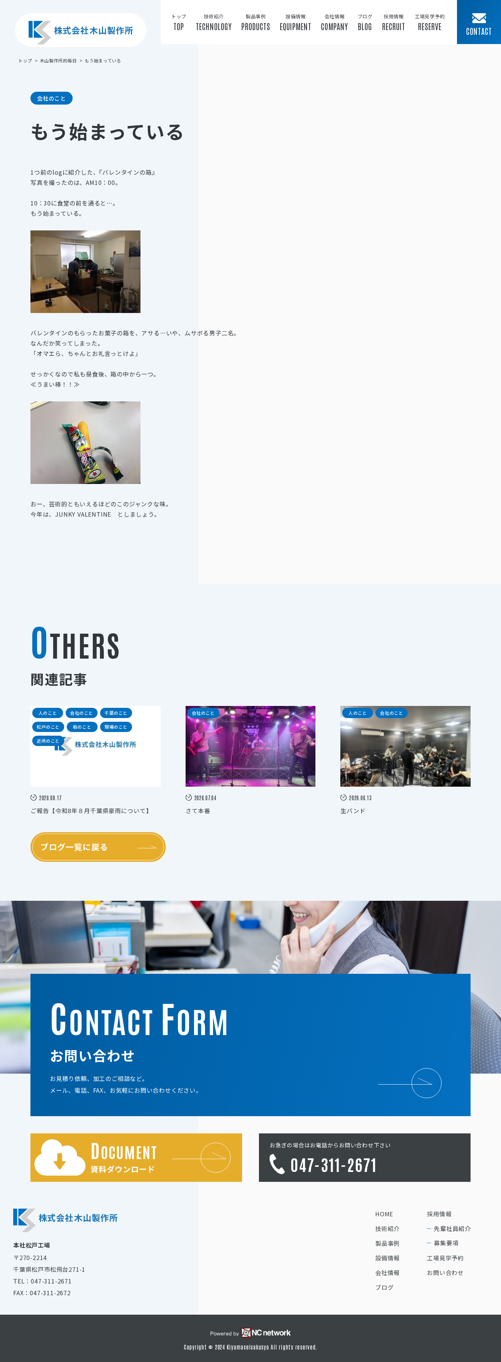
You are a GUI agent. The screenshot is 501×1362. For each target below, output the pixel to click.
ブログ (384, 1287)
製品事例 (387, 1243)
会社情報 (387, 1272)
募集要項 (446, 1242)
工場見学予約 (445, 1257)
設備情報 (387, 1257)
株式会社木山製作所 (94, 30)
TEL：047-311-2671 (42, 1281)
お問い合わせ (445, 1272)
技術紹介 (387, 1228)
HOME (384, 1213)
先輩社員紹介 (452, 1228)
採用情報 (439, 1213)
